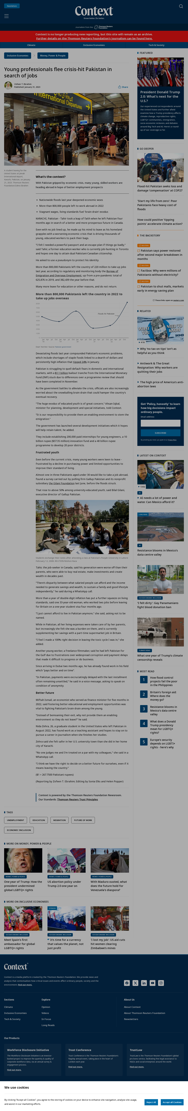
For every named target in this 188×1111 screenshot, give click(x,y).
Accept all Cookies (172, 1102)
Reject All (151, 1102)
